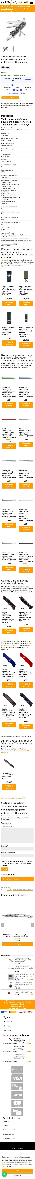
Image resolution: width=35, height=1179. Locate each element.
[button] (4, 1174)
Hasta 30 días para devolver (17, 1001)
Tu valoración (6, 827)
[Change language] (20, 2)
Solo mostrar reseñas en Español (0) (13, 798)
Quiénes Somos (10, 1144)
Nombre (4, 846)
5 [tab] (18, 952)
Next (32, 925)
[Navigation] (31, 2)
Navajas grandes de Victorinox (23, 889)
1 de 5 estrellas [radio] (2, 824)
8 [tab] (24, 952)
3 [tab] (14, 952)
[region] (17, 1166)
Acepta (17, 1170)
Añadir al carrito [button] (9, 303)
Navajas (9, 889)
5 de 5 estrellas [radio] (9, 824)
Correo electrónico (8, 853)
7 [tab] (22, 952)
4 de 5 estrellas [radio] (7, 824)
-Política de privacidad (9, 1130)
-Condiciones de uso (8, 1134)
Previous (2, 925)
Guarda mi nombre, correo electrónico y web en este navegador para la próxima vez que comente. (17, 863)
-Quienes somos (7, 1121)
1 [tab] (10, 952)
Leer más (17, 944)
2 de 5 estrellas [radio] (4, 824)
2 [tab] (12, 952)
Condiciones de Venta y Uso (22, 1144)
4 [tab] (16, 952)
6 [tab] (20, 952)
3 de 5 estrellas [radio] (5, 824)
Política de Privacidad (17, 1146)
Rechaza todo (17, 1175)
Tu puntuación (6, 823)
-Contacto (5, 1125)
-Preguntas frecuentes (9, 1138)
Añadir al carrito (10, 97)
